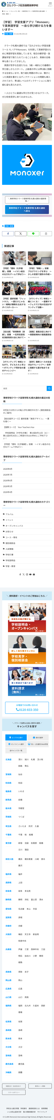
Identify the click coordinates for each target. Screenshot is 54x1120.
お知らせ (9, 531)
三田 (43, 949)
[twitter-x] (23, 574)
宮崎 (20, 1055)
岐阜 (20, 890)
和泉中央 (22, 940)
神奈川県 (9, 859)
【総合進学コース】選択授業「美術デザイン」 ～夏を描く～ (26, 420)
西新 (43, 1005)
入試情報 (9, 548)
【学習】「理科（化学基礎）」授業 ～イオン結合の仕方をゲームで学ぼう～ (26, 445)
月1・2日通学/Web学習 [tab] (39, 744)
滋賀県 (8, 917)
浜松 (27, 899)
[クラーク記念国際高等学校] (19, 4)
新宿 (20, 843)
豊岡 (41, 955)
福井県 (8, 874)
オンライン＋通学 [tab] (17, 744)
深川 (20, 759)
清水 (41, 899)
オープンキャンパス (14, 525)
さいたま (22, 826)
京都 (20, 925)
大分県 (8, 1046)
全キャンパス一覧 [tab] (16, 750)
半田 (35, 908)
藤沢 (20, 865)
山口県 (8, 997)
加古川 (28, 955)
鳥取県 (8, 971)
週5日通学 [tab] (39, 737)
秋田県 (8, 782)
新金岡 (36, 934)
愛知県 (8, 908)
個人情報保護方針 (29, 1112)
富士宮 (34, 899)
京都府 (8, 925)
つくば (21, 816)
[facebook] (20, 574)
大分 (20, 1046)
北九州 (28, 1005)
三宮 (27, 949)
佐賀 (20, 1021)
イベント (9, 520)
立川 (20, 849)
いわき (21, 791)
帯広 (27, 765)
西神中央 (35, 949)
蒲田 (27, 849)
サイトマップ (42, 1112)
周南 (27, 997)
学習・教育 (8, 34)
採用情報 (44, 1108)
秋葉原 (34, 843)
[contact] (34, 574)
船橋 (31, 834)
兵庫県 (8, 949)
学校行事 (9, 554)
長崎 (20, 1030)
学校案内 (23, 1108)
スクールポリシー (14, 1092)
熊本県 (8, 1038)
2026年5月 (7, 486)
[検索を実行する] (49, 388)
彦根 (20, 917)
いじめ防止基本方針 (14, 1112)
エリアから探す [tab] (17, 737)
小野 (35, 955)
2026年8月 (7, 468)
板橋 (41, 843)
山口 (20, 997)
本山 (29, 908)
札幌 (33, 759)
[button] (50, 4)
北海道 (8, 759)
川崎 (37, 859)
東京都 (8, 843)
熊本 (20, 1038)
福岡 (20, 1005)
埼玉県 (8, 826)
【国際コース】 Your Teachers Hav (18, 427)
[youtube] (30, 574)
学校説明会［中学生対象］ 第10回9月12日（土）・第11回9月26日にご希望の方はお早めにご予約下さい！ (26, 435)
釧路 (20, 765)
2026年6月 (7, 480)
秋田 (20, 782)
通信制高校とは (34, 1108)
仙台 (20, 774)
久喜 (37, 826)
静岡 (20, 899)
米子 (27, 971)
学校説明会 (10, 560)
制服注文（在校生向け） (14, 1086)
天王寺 (28, 934)
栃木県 (8, 808)
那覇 (20, 1072)
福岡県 (8, 1005)
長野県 (8, 882)
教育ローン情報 (40, 1086)
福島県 (8, 791)
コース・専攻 (11, 537)
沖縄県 (8, 1072)
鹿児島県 (9, 1063)
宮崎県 (8, 1055)
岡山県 (8, 980)
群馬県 (8, 799)
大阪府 (8, 934)
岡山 (20, 980)
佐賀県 (8, 1021)
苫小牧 (40, 759)
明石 (20, 955)
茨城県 (8, 816)
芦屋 (20, 949)
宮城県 (8, 774)
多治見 (28, 890)
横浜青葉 (29, 859)
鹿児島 (21, 1063)
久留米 (36, 1005)
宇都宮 (21, 808)
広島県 (8, 988)
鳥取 (20, 971)
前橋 (20, 799)
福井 (20, 874)
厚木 (43, 859)
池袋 (27, 843)
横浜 (20, 859)
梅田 (20, 934)
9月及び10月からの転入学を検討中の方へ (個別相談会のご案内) (27, 411)
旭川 (27, 759)
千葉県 (8, 834)
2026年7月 (7, 474)
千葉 (20, 834)
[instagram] (27, 574)
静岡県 (8, 899)
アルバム (9, 514)
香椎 (20, 1012)
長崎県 (8, 1030)
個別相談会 (10, 543)
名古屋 (21, 908)
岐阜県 (8, 890)
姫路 (20, 962)
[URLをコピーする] (46, 233)
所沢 (31, 826)
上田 (20, 882)
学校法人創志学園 (12, 1108)
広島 (20, 988)
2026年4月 (7, 492)
